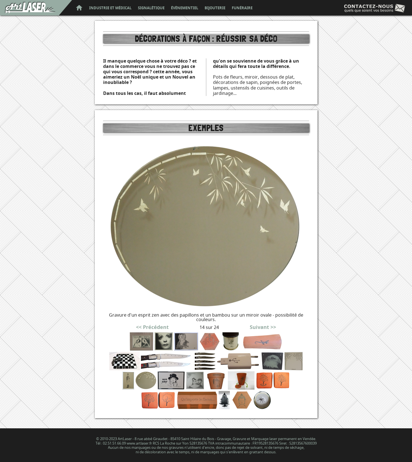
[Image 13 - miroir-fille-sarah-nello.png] (128, 387)
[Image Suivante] (206, 309)
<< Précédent (152, 327)
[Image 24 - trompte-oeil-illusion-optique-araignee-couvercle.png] (262, 407)
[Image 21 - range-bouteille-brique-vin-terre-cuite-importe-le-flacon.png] (197, 407)
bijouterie (215, 8)
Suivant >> (263, 327)
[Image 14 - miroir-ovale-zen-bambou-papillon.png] (146, 387)
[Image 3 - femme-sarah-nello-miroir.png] (186, 348)
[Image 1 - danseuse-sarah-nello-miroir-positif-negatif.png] (141, 348)
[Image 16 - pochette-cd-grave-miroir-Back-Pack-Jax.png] (195, 387)
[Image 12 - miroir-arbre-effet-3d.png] (293, 368)
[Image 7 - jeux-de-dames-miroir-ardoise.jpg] (124, 368)
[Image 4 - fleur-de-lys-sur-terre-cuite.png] (210, 348)
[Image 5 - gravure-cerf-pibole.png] (230, 348)
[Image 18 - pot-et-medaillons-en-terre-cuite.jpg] (241, 387)
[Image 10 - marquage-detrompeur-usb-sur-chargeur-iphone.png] (238, 368)
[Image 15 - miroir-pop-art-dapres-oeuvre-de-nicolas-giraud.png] (171, 387)
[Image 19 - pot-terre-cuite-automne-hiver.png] (273, 387)
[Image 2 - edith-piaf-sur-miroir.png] (163, 348)
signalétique (151, 8)
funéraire (242, 8)
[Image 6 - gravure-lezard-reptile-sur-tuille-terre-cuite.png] (262, 348)
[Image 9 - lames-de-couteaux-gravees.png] (205, 368)
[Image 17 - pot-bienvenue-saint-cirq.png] (216, 387)
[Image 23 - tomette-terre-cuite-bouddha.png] (241, 407)
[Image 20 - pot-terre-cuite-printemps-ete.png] (158, 407)
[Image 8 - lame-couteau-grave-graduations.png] (167, 368)
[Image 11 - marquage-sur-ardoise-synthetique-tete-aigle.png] (272, 368)
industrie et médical (110, 8)
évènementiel (184, 8)
